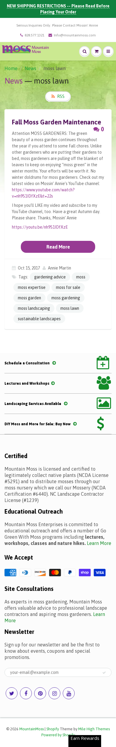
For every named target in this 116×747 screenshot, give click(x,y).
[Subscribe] (104, 672)
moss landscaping (34, 308)
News (30, 68)
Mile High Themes (94, 729)
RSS (61, 96)
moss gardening (65, 297)
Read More (58, 246)
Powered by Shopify (58, 735)
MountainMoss (31, 729)
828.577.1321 (34, 35)
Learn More (99, 543)
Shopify (52, 729)
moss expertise (32, 287)
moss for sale (68, 287)
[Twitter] (12, 693)
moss (80, 277)
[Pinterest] (40, 693)
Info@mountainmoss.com (75, 35)
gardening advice (50, 277)
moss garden (29, 297)
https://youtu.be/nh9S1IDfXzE (40, 227)
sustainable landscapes (39, 318)
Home (11, 68)
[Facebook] (26, 693)
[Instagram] (54, 693)
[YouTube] (69, 693)
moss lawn (69, 308)
